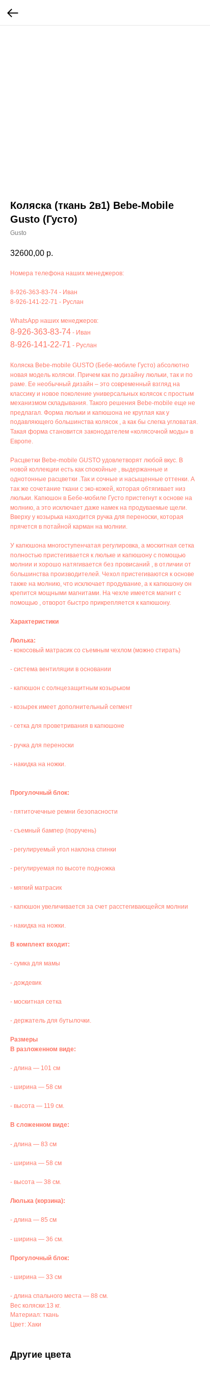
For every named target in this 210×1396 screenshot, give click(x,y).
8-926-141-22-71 (34, 301)
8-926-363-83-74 (34, 292)
